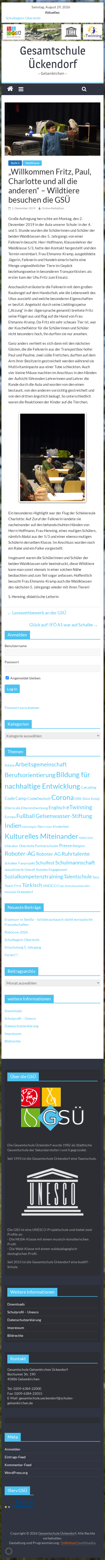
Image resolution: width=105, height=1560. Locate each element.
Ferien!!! (11, 955)
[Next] (77, 457)
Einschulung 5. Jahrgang (23, 947)
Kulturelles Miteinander (41, 836)
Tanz (96, 877)
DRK (78, 799)
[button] (9, 1551)
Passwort (12, 662)
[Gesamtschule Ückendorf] (52, 32)
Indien (13, 825)
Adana (9, 765)
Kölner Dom (86, 837)
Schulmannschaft (75, 862)
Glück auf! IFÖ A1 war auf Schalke (63, 624)
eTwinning (79, 807)
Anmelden (12, 1449)
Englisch (57, 807)
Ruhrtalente (76, 854)
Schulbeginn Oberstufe (23, 18)
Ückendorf (25, 892)
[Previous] (27, 457)
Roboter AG (48, 854)
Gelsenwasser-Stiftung (64, 816)
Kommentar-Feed (18, 1465)
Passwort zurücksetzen (22, 708)
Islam (49, 826)
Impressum (13, 1033)
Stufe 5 (15, 163)
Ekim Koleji (91, 799)
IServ (41, 826)
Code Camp (16, 798)
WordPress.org (16, 1473)
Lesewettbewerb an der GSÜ (36, 612)
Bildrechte (13, 1041)
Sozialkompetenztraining (34, 876)
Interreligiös (29, 826)
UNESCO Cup (53, 886)
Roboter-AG (20, 853)
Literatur (11, 846)
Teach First (13, 886)
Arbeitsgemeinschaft (41, 764)
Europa (10, 817)
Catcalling (88, 787)
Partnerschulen (46, 846)
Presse (65, 845)
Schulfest (45, 862)
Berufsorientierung (30, 774)
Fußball (25, 816)
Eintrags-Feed (15, 1457)
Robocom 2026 (16, 932)
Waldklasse (32, 163)
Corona (62, 797)
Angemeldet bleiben (25, 678)
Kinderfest (61, 826)
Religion (79, 846)
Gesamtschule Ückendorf (52, 57)
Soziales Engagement (51, 869)
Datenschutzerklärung (21, 1026)
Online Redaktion (53, 208)
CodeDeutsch (39, 798)
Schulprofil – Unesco (20, 1018)
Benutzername (16, 646)
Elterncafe (12, 808)
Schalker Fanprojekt (20, 863)
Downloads (13, 1011)
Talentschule (78, 876)
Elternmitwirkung (34, 808)
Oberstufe (26, 846)
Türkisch (32, 885)
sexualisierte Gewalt (20, 869)
